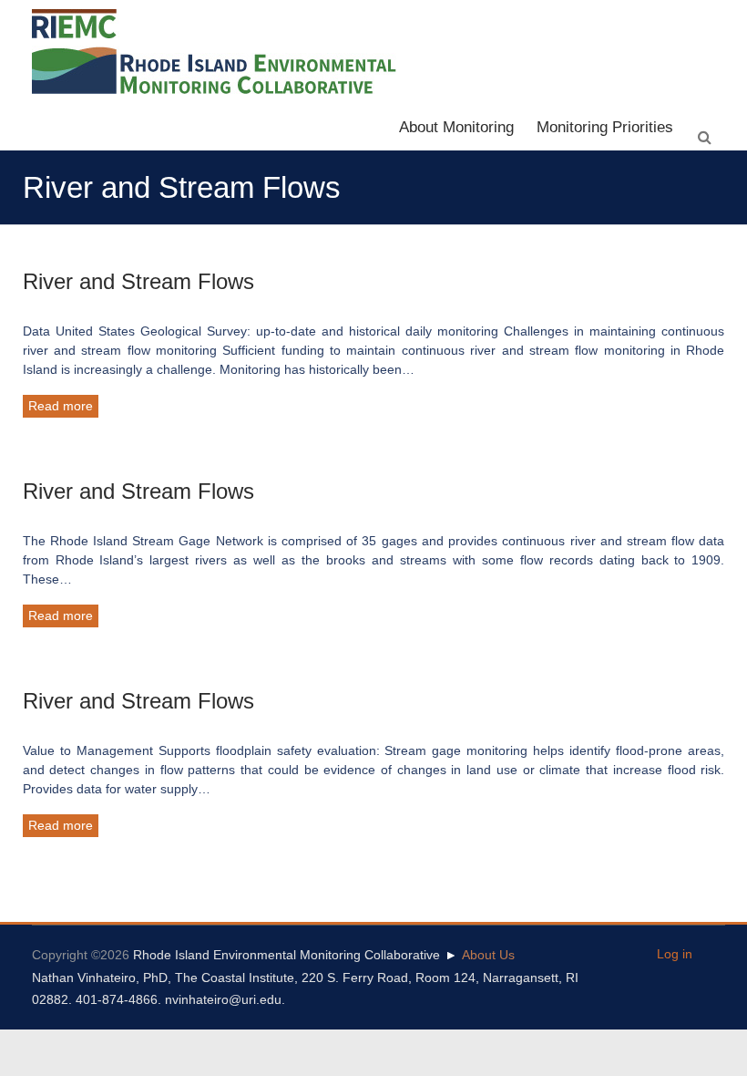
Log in (674, 954)
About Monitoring (456, 127)
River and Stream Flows (138, 281)
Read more (60, 405)
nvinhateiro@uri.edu (223, 999)
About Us (488, 954)
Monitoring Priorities (605, 127)
